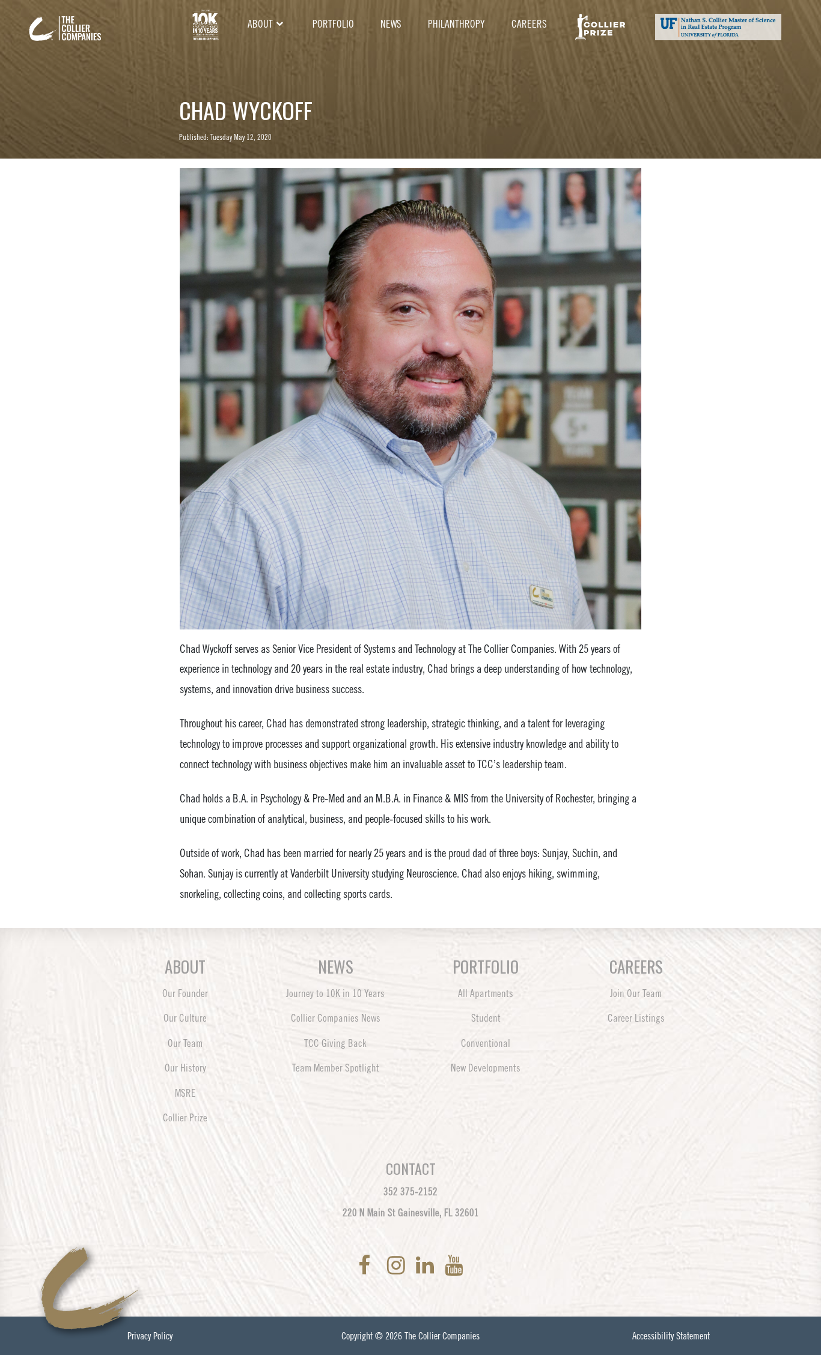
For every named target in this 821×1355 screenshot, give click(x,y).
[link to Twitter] (381, 1265)
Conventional (485, 1043)
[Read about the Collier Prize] (600, 24)
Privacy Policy (149, 1335)
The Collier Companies (442, 1335)
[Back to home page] (98, 19)
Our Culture (185, 1018)
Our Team (185, 1043)
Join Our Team (636, 993)
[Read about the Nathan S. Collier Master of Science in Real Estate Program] (718, 24)
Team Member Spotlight (335, 1068)
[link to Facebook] (366, 1265)
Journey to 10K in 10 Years (335, 993)
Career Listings (636, 1018)
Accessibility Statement (671, 1335)
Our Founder (185, 993)
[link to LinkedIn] (427, 1265)
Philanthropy (456, 24)
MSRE (185, 1093)
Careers (529, 24)
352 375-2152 (410, 1192)
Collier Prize (185, 1118)
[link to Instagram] (398, 1265)
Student (486, 1018)
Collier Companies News (335, 1018)
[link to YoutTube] (454, 1265)
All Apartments (485, 993)
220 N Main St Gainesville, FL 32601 (411, 1213)
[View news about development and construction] (205, 24)
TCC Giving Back (335, 1043)
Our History (185, 1068)
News (390, 24)
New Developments (485, 1068)
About (260, 24)
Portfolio (333, 24)
